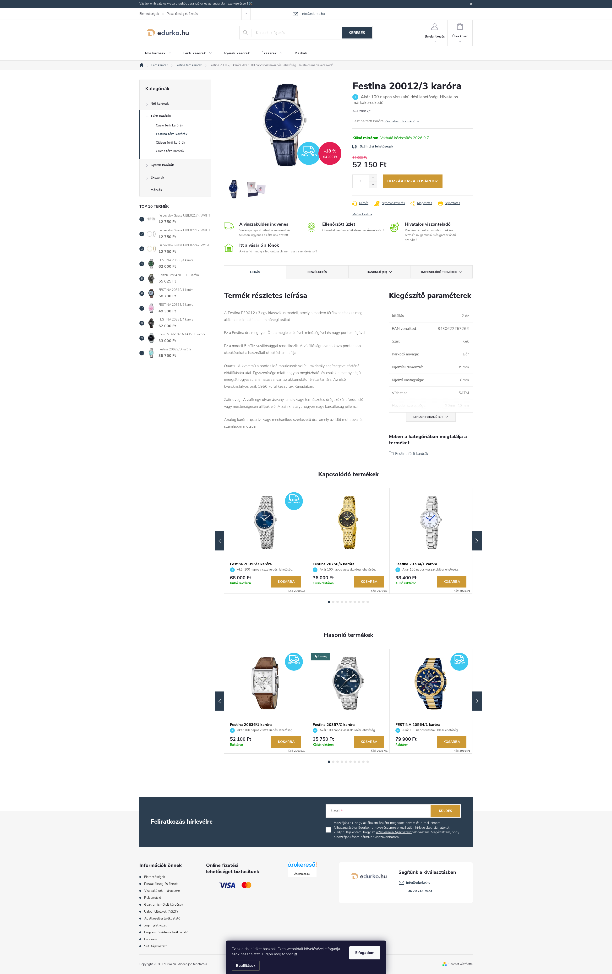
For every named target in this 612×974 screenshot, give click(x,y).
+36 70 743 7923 (419, 891)
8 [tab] (359, 602)
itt (295, 954)
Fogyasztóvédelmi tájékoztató (166, 932)
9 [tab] (363, 602)
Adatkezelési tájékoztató (162, 918)
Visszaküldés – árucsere (162, 890)
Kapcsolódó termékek (439, 272)
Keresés (357, 32)
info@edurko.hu (418, 882)
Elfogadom (364, 952)
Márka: (362, 214)
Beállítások (246, 965)
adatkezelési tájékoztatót (394, 832)
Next (477, 540)
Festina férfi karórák (171, 134)
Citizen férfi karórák (170, 142)
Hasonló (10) (377, 272)
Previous (219, 540)
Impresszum (153, 939)
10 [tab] (367, 602)
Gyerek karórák (162, 165)
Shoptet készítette (460, 964)
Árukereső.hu (302, 873)
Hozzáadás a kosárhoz (412, 181)
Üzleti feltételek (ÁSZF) (161, 911)
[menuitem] (158, 53)
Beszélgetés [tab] (317, 272)
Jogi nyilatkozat (155, 925)
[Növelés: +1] (373, 178)
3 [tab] (337, 602)
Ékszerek (157, 177)
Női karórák (160, 103)
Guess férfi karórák (170, 151)
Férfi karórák (161, 116)
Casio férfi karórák (169, 125)
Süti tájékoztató (156, 946)
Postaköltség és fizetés (182, 14)
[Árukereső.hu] (302, 866)
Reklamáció (152, 897)
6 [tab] (350, 602)
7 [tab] (355, 602)
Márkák (156, 190)
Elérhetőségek (149, 14)
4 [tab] (342, 602)
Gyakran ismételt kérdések (163, 904)
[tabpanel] (265, 541)
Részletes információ (399, 121)
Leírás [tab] (255, 272)
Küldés (445, 811)
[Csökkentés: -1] (373, 184)
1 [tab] (329, 602)
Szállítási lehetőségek (376, 146)
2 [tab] (333, 602)
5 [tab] (346, 602)
